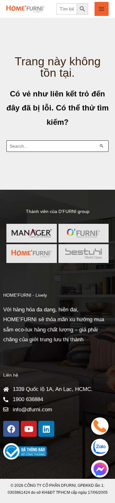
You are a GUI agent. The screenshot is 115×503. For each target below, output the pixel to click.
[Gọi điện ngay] (100, 426)
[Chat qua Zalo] (100, 447)
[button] (57, 278)
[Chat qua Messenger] (100, 469)
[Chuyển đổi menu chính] (102, 9)
